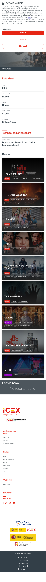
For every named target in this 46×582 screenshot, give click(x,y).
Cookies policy (23, 563)
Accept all (23, 33)
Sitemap (23, 566)
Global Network (8, 444)
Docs (5, 462)
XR (4, 471)
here (29, 18)
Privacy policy (23, 560)
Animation (6, 465)
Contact (5, 441)
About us (6, 438)
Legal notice (23, 557)
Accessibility (24, 569)
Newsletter (7, 493)
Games (5, 468)
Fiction (5, 456)
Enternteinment (8, 459)
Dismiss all (23, 46)
